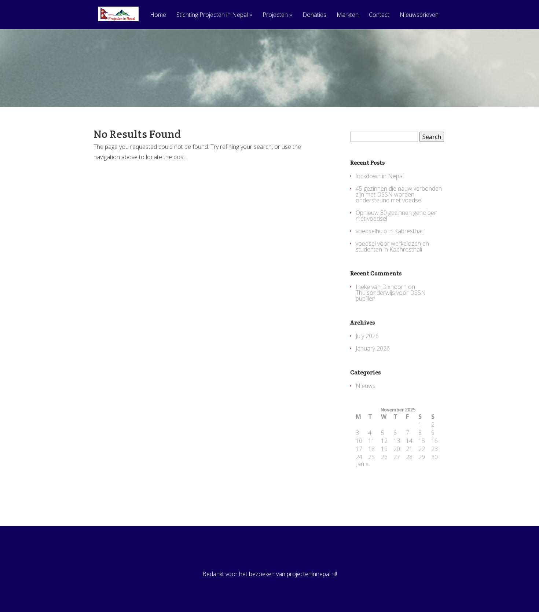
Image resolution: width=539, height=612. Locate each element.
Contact (379, 15)
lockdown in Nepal (380, 176)
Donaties (314, 15)
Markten (348, 15)
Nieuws (365, 386)
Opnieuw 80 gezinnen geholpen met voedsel (396, 216)
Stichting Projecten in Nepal (214, 15)
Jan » (362, 464)
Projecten (277, 15)
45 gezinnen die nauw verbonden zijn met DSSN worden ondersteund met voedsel (399, 194)
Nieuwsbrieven (419, 15)
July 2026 (367, 336)
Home (158, 15)
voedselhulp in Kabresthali (389, 231)
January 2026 (373, 348)
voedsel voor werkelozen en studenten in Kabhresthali (392, 246)
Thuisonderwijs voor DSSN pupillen (391, 296)
